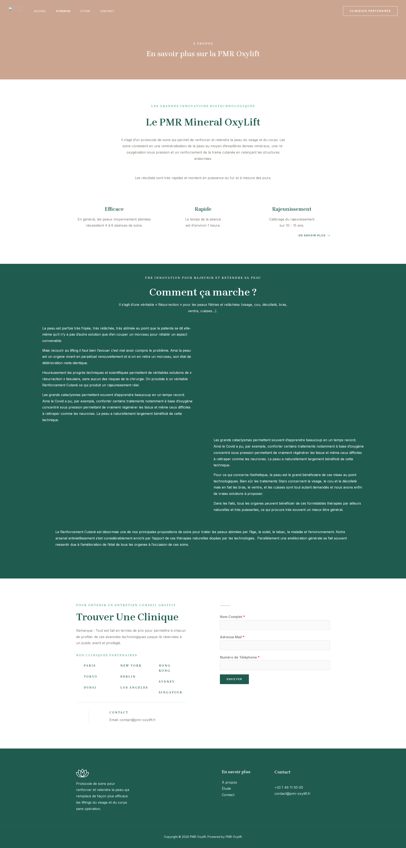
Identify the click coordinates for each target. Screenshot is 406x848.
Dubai (90, 687)
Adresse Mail (232, 637)
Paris (90, 665)
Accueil (40, 11)
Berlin (128, 676)
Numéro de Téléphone (240, 657)
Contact (107, 11)
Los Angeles (134, 687)
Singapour (170, 692)
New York (131, 665)
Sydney (167, 681)
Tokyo (90, 676)
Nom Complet (232, 617)
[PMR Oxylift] (14, 10)
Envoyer (234, 679)
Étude (85, 11)
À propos (63, 11)
